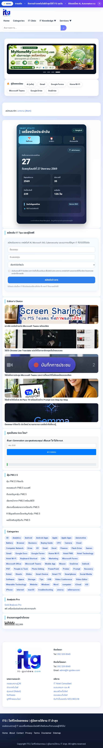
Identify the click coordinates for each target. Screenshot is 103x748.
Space (21, 579)
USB (49, 579)
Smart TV (56, 574)
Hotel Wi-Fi (11, 559)
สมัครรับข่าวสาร (51, 280)
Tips (41, 579)
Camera (68, 543)
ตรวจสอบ (51, 452)
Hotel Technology (85, 553)
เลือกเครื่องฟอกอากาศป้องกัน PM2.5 (22, 507)
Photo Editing (38, 569)
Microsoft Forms (70, 559)
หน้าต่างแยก (74, 150)
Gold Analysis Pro (13, 605)
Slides (29, 574)
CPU (59, 543)
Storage (31, 579)
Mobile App (50, 564)
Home (6, 20)
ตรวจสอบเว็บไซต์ (60, 695)
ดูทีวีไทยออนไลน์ (14, 699)
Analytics (17, 538)
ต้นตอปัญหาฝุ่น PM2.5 (16, 494)
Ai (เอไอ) (30, 84)
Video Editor (81, 579)
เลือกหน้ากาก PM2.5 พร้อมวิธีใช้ (20, 500)
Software (10, 579)
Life (43, 559)
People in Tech (21, 569)
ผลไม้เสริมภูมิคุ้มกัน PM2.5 (18, 520)
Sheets (19, 574)
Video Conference (63, 579)
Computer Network (14, 548)
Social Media (86, 574)
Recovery (88, 569)
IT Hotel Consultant (62, 683)
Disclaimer (46, 733)
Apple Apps (66, 538)
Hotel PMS (68, 553)
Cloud (78, 543)
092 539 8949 (63, 654)
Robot (9, 574)
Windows (45, 584)
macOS (31, 590)
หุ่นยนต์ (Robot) (14, 691)
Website (33, 584)
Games (89, 548)
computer (66, 584)
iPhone (9, 590)
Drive (29, 548)
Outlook (85, 564)
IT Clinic (32, 20)
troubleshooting (45, 590)
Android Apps (42, 538)
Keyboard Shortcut (28, 559)
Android (28, 538)
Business (32, 543)
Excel (54, 548)
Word (56, 584)
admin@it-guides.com (70, 670)
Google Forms (57, 84)
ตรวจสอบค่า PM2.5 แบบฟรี (18, 488)
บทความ (60, 590)
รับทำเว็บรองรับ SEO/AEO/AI (66, 699)
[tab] (29, 140)
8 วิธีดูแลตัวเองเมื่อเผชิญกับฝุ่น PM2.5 (23, 513)
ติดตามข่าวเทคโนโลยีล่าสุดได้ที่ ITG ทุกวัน (36, 3)
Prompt (76, 569)
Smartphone (70, 574)
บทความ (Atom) (24, 111)
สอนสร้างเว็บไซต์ (61, 691)
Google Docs (21, 553)
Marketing (53, 559)
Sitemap (57, 733)
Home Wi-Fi (75, 84)
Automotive (81, 538)
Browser (20, 543)
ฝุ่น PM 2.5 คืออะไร (14, 481)
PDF (8, 569)
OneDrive (52, 91)
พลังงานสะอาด (74, 590)
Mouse (62, 564)
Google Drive (36, 91)
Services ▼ (66, 20)
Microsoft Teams (17, 91)
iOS (86, 584)
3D (7, 538)
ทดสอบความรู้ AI (14, 683)
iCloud (78, 584)
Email (45, 548)
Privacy (28, 733)
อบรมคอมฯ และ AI (62, 687)
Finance (64, 548)
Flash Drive (77, 548)
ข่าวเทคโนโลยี (12, 687)
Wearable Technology (16, 584)
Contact (20, 733)
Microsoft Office (13, 564)
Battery (9, 543)
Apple (54, 538)
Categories (19, 20)
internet (20, 590)
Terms (37, 733)
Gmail (42, 84)
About (12, 733)
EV (37, 548)
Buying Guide (47, 543)
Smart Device (42, 574)
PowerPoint (53, 569)
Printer (66, 569)
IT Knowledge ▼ (48, 20)
